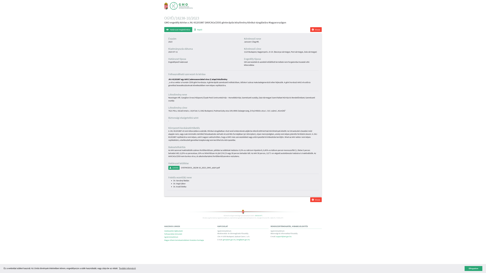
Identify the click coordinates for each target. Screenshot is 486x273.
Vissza (317, 29)
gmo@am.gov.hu (229, 240)
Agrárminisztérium (171, 237)
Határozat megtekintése (180, 29)
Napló (199, 29)
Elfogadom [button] (473, 268)
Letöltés (175, 168)
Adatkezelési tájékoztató (173, 231)
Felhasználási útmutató (173, 234)
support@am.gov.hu (284, 236)
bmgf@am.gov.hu (243, 240)
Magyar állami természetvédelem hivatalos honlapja (184, 240)
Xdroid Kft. (258, 216)
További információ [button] (127, 268)
